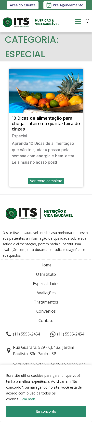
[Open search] (88, 21)
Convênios (46, 311)
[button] (64, 5)
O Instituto (46, 274)
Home (46, 265)
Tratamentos (46, 302)
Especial (19, 135)
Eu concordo (46, 411)
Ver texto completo (46, 181)
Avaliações (46, 292)
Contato (46, 320)
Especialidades (46, 283)
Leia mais (28, 399)
